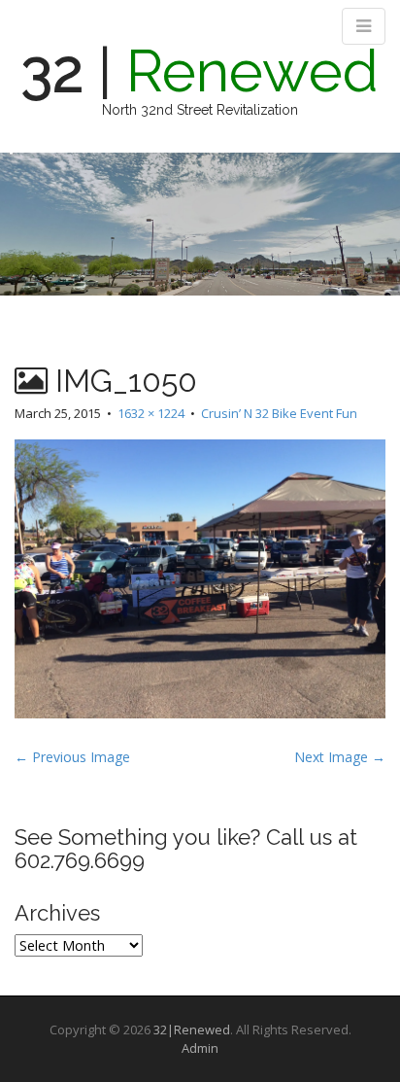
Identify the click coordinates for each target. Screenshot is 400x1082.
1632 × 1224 (150, 413)
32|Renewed (191, 1029)
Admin (200, 1048)
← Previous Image (72, 757)
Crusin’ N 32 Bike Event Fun (279, 413)
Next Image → (339, 757)
